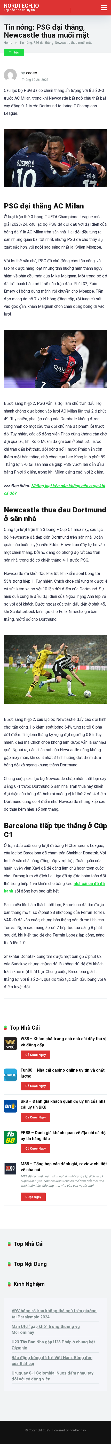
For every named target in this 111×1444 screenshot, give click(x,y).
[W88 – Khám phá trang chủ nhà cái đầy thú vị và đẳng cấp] (10, 1048)
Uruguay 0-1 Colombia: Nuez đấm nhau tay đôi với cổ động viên (52, 1376)
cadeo (31, 73)
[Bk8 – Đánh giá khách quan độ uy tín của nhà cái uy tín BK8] (10, 1111)
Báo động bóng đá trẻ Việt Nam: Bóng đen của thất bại (52, 1360)
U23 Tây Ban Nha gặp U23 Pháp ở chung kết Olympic (53, 1345)
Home (8, 43)
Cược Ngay (33, 1197)
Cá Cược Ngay (35, 1055)
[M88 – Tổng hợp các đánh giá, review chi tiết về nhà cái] (10, 1173)
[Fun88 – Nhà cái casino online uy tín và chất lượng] (10, 1080)
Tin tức (14, 52)
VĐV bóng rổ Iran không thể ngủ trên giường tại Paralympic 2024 (54, 1313)
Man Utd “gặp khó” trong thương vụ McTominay (46, 1329)
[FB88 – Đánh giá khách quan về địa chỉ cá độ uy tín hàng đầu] (10, 1142)
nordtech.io (21, 5)
